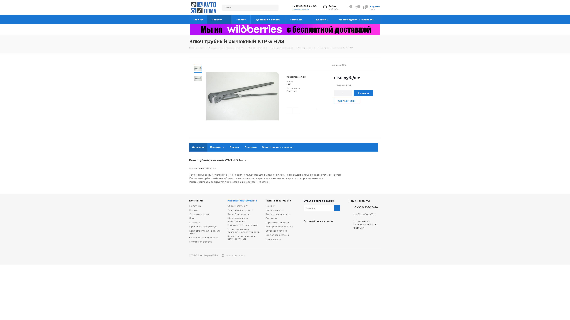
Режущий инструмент (240, 210)
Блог (192, 218)
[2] (290, 64)
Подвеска (271, 218)
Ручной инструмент (239, 214)
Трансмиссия (273, 239)
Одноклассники (321, 228)
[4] (296, 64)
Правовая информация (203, 226)
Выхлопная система (277, 234)
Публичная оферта (200, 241)
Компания (196, 200)
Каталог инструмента (242, 200)
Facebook (314, 228)
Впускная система (276, 230)
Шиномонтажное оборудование (237, 219)
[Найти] (274, 8)
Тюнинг (269, 205)
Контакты (194, 222)
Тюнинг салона (274, 210)
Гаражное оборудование (242, 225)
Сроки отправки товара (203, 237)
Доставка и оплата (200, 214)
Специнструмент (237, 205)
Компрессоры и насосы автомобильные (241, 237)
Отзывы (193, 210)
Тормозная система (277, 222)
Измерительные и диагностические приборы (243, 230)
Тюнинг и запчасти (278, 200)
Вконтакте (306, 228)
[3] (293, 64)
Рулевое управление (277, 214)
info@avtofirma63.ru (364, 214)
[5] (299, 64)
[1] (288, 64)
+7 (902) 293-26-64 (304, 6)
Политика (195, 205)
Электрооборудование (279, 226)
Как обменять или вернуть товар (204, 232)
